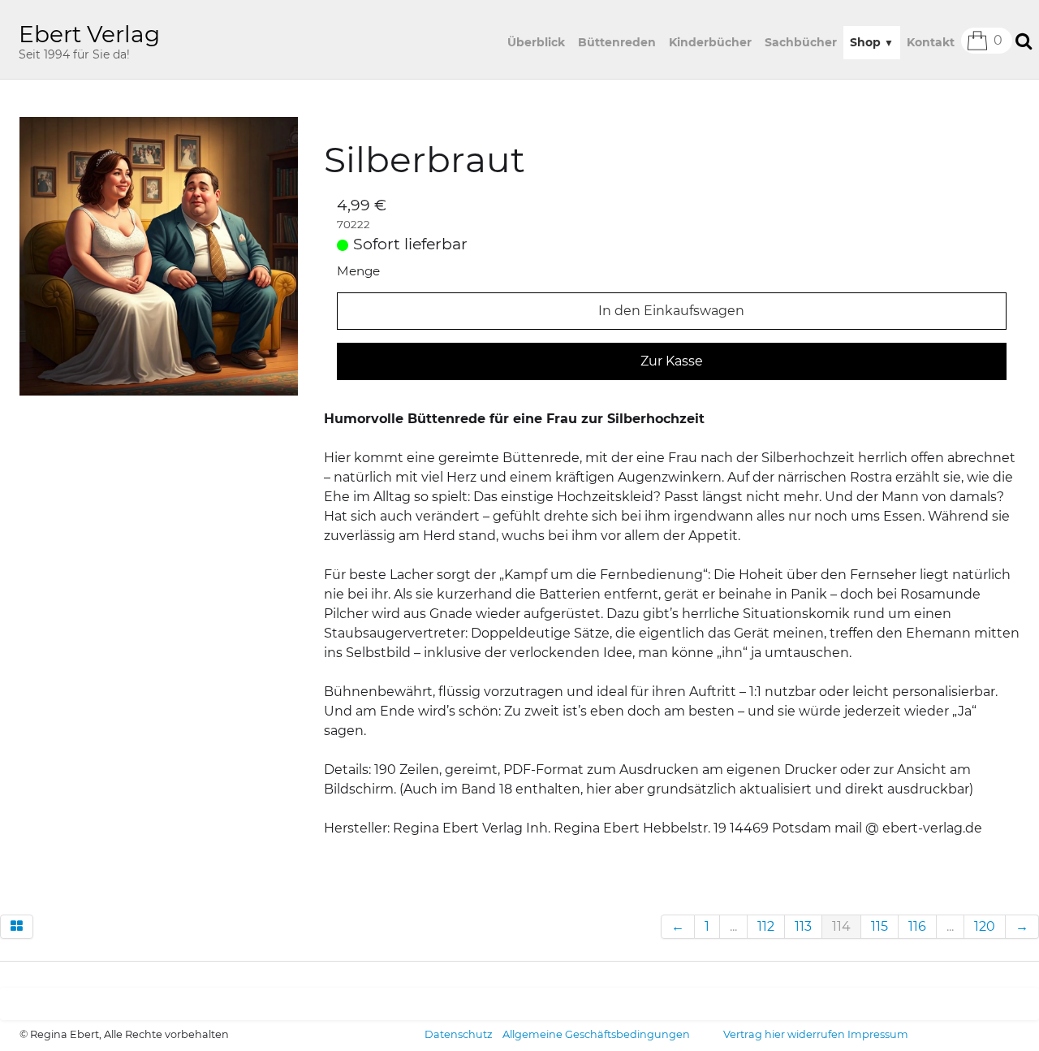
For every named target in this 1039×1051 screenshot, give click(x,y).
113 (803, 926)
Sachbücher (801, 42)
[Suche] (1022, 40)
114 (841, 926)
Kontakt (931, 42)
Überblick (536, 42)
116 (917, 926)
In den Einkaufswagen (671, 310)
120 (984, 926)
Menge (358, 271)
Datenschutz (459, 1034)
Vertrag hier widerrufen (784, 1034)
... (733, 926)
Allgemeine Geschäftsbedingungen (596, 1034)
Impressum (877, 1034)
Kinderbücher (710, 42)
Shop (872, 42)
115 (879, 926)
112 (765, 926)
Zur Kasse (671, 361)
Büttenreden (617, 42)
